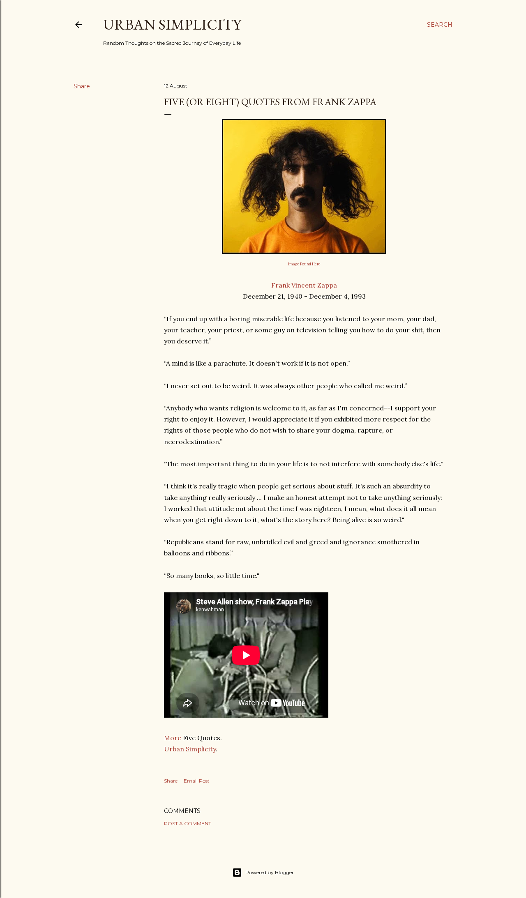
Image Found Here (304, 264)
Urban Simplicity (172, 24)
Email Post (197, 781)
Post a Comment (187, 823)
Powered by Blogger (269, 872)
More (172, 738)
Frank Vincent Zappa (304, 285)
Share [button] (82, 86)
